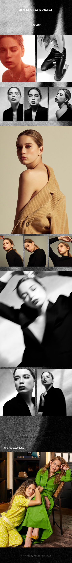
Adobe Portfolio (42, 555)
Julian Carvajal (36, 10)
